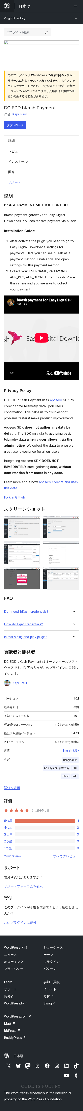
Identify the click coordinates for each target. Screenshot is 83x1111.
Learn (8, 982)
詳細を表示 (12, 788)
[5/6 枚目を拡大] (34, 572)
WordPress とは (16, 947)
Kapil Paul (19, 114)
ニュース (10, 955)
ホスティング (13, 962)
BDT (75, 767)
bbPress (12, 1031)
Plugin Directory (14, 18)
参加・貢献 (52, 982)
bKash (65, 776)
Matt (9, 1024)
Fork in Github (14, 497)
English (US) (71, 750)
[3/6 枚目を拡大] (34, 547)
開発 (11, 172)
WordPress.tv (16, 1003)
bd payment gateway (56, 767)
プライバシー (13, 969)
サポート (14, 182)
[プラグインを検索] (47, 32)
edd (75, 776)
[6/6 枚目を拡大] (74, 572)
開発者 (9, 996)
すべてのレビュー (66, 856)
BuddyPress (15, 1038)
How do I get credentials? (23, 624)
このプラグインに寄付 (20, 922)
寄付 (49, 996)
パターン (50, 969)
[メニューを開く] (76, 6)
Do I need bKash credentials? (26, 611)
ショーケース (53, 947)
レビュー (14, 151)
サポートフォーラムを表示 (23, 886)
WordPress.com (17, 1016)
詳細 (11, 140)
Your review (12, 856)
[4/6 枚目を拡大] (74, 547)
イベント (50, 989)
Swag (50, 1003)
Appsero (56, 400)
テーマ (48, 955)
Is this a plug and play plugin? (25, 637)
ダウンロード (15, 125)
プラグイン (52, 962)
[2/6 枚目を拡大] (74, 521)
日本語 (18, 1056)
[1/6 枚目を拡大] (34, 521)
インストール (18, 161)
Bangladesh (70, 759)
